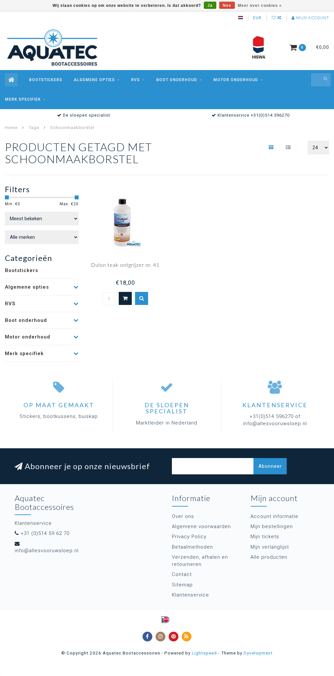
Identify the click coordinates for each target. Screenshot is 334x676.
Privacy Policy (189, 536)
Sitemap (182, 585)
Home (11, 127)
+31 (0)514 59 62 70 (45, 533)
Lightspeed (204, 652)
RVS (135, 80)
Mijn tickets (264, 536)
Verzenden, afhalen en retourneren (200, 560)
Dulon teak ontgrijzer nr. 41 (125, 265)
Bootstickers (45, 80)
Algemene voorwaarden (201, 526)
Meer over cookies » (260, 5)
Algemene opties (94, 80)
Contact (182, 574)
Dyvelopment (258, 652)
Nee (227, 5)
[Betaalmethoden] (165, 620)
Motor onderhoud (235, 80)
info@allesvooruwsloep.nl (47, 551)
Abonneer (270, 466)
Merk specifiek (23, 99)
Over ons (183, 516)
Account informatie (274, 516)
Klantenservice (190, 595)
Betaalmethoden (192, 547)
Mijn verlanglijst (269, 547)
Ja (210, 5)
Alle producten (268, 557)
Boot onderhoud (176, 80)
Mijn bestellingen (271, 526)
